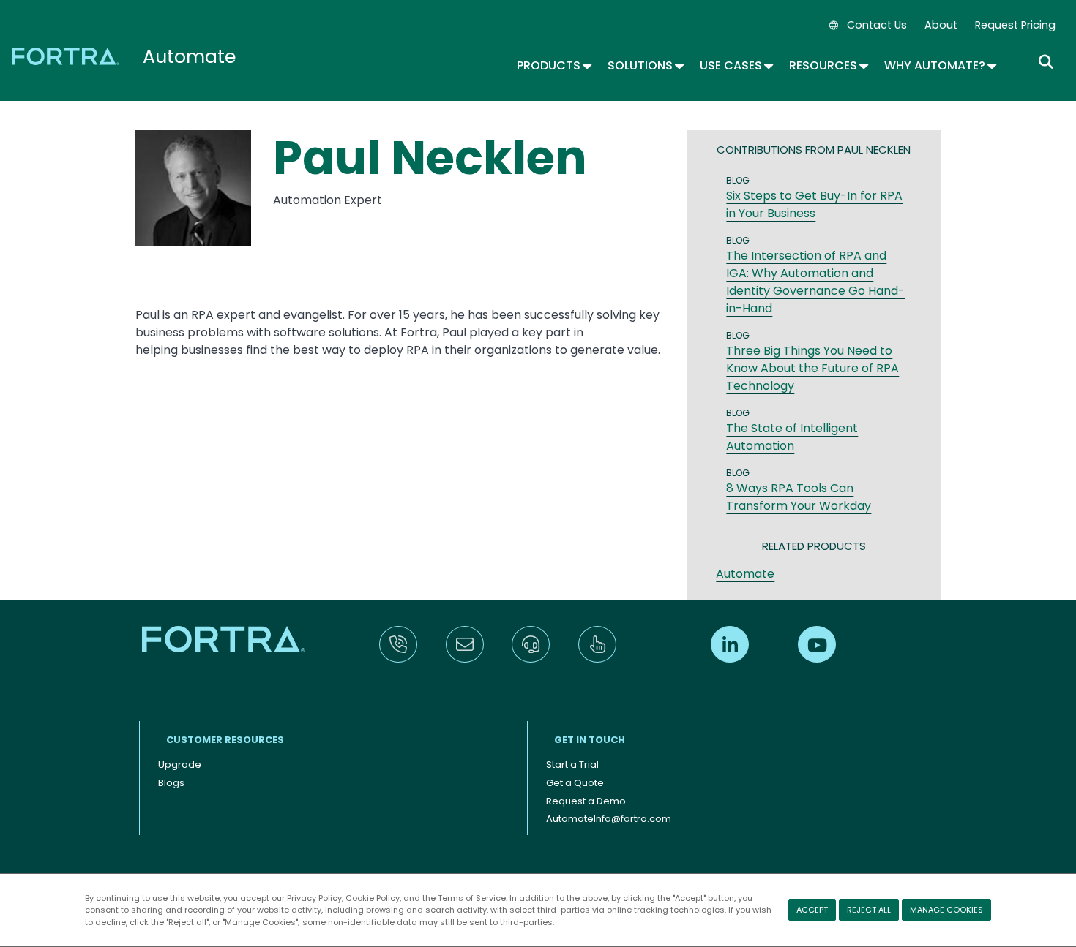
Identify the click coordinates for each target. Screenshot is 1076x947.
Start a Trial (572, 764)
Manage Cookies (946, 910)
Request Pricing (1015, 25)
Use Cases (735, 65)
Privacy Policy (314, 898)
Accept (812, 910)
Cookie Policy (372, 898)
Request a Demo (586, 801)
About (940, 25)
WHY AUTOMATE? (939, 65)
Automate (189, 56)
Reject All (869, 910)
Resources (828, 65)
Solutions (645, 65)
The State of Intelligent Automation (792, 437)
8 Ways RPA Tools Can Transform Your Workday (798, 497)
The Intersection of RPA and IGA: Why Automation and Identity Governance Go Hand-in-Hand (815, 282)
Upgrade (179, 764)
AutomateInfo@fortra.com (608, 819)
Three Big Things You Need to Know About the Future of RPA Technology (812, 368)
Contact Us (877, 25)
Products (553, 65)
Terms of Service (472, 898)
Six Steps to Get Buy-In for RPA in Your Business (814, 204)
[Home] (68, 55)
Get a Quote (575, 783)
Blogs (171, 783)
